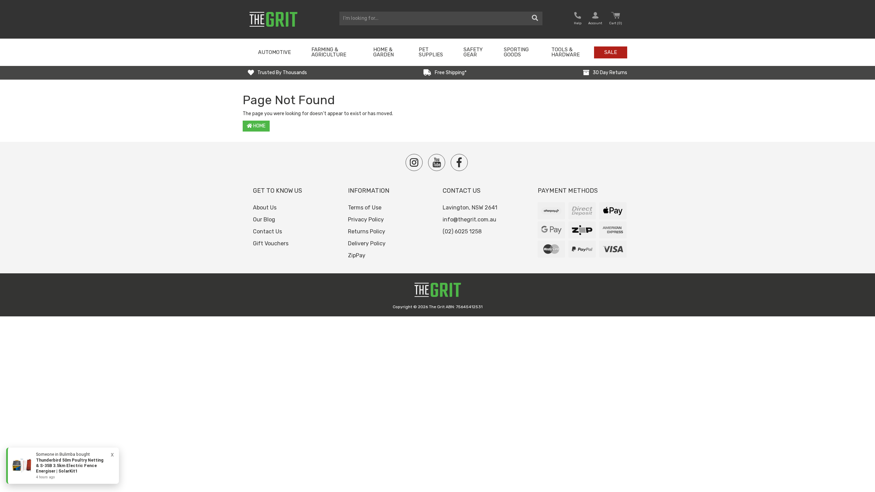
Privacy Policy (366, 219)
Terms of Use (364, 207)
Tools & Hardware (565, 52)
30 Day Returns (610, 73)
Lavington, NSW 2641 (470, 207)
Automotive (274, 52)
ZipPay (356, 255)
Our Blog (264, 219)
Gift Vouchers (270, 243)
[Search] (535, 18)
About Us (265, 207)
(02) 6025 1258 (462, 231)
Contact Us (267, 231)
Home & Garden (383, 52)
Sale (610, 52)
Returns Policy (366, 231)
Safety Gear (473, 52)
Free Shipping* (451, 73)
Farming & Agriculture (328, 52)
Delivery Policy (367, 243)
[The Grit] (437, 292)
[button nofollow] (577, 19)
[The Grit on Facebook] (459, 162)
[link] (62, 466)
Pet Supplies (431, 52)
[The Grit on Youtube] (436, 162)
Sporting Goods (516, 52)
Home (259, 126)
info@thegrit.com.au (469, 219)
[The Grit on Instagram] (414, 162)
